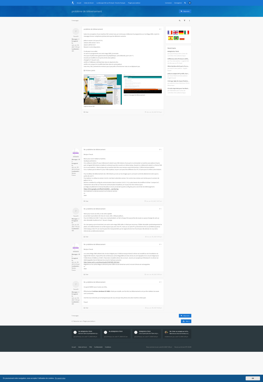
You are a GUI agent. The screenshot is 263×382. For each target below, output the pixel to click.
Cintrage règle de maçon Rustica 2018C (178, 81)
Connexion (168, 3)
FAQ (90, 347)
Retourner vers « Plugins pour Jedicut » (84, 321)
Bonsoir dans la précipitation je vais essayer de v (88, 333)
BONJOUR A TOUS (173, 51)
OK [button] (253, 378)
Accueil (74, 347)
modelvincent (168, 337)
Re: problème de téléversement (94, 149)
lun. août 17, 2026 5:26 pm (150, 337)
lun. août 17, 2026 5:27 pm (120, 337)
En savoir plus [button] (60, 378)
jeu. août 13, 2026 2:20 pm (180, 337)
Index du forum (82, 347)
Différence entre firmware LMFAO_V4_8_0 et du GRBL (178, 59)
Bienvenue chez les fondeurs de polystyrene (180, 333)
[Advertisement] (118, 131)
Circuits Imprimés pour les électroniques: (178, 88)
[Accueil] (73, 3)
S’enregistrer (178, 3)
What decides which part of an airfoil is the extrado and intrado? (178, 66)
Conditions (108, 347)
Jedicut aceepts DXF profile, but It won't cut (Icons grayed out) (178, 74)
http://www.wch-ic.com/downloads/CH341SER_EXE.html (101, 262)
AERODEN (76, 157)
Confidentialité (98, 347)
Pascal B (75, 36)
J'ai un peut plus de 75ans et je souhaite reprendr (149, 333)
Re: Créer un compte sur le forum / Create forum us (180, 331)
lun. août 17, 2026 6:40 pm (89, 337)
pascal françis (77, 337)
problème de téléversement (87, 11)
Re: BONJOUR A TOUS (85, 331)
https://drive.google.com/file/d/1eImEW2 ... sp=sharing (101, 189)
